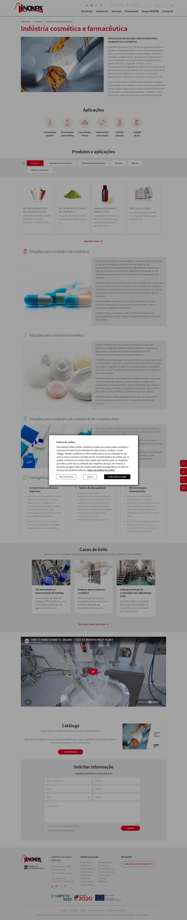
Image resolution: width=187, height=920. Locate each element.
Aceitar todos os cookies (117, 477)
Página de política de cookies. (101, 470)
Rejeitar (90, 477)
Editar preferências (66, 477)
